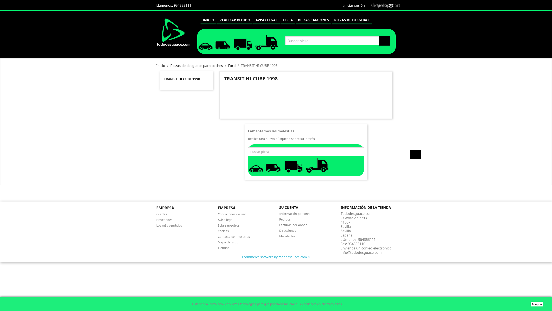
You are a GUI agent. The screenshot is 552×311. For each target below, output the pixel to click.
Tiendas (223, 248)
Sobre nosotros (229, 225)
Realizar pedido (235, 20)
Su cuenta (288, 207)
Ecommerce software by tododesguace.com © (276, 257)
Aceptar (537, 304)
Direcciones (287, 230)
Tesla (288, 20)
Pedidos (285, 219)
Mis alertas (287, 236)
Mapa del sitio (228, 242)
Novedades (164, 220)
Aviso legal (267, 20)
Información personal (294, 214)
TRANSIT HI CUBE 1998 (182, 79)
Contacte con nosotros (234, 237)
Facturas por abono (293, 225)
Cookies (223, 231)
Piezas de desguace (352, 20)
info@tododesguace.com (361, 252)
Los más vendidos (169, 225)
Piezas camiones (313, 20)
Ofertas (161, 214)
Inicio (208, 20)
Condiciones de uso (232, 214)
